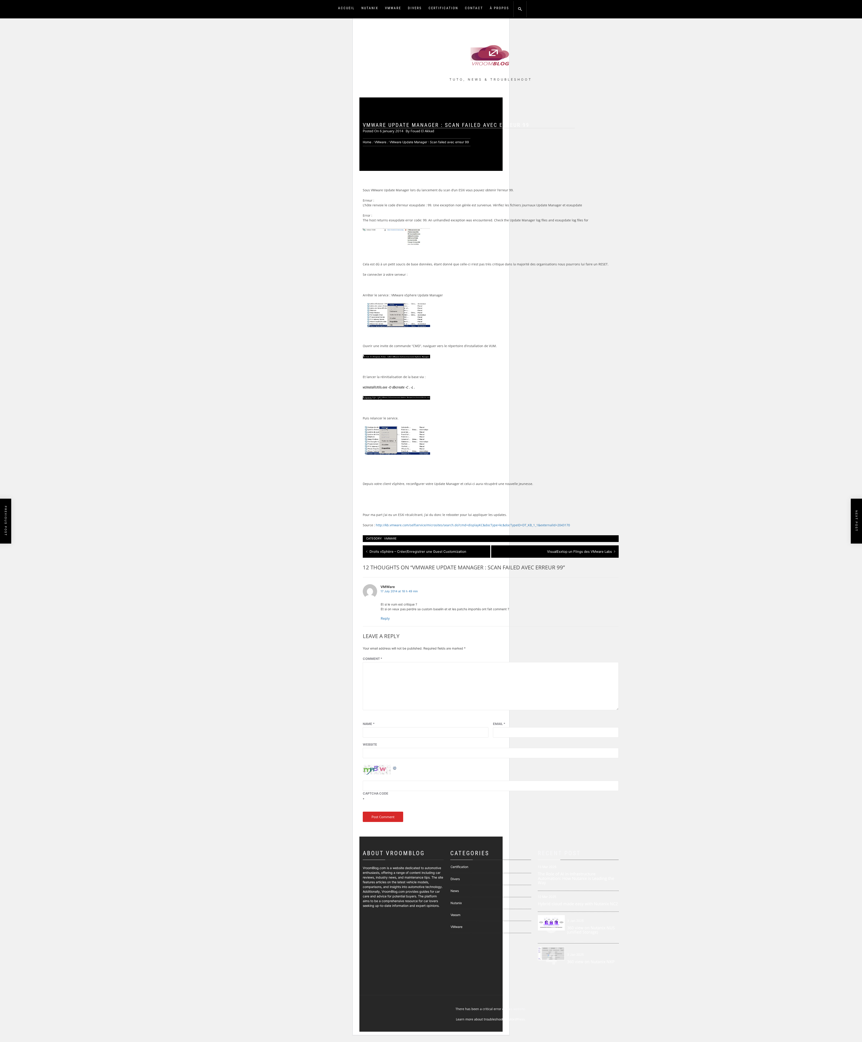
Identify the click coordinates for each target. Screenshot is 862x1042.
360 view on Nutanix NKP (591, 961)
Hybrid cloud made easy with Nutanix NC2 (578, 903)
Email (499, 724)
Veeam (455, 915)
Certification (443, 8)
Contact (474, 8)
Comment (372, 659)
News (455, 891)
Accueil (346, 8)
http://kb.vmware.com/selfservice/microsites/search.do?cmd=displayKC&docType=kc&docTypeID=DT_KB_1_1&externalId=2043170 (473, 525)
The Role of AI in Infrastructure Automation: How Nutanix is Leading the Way (576, 878)
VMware (393, 8)
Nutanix (369, 8)
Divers (415, 8)
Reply (385, 618)
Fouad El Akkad (422, 131)
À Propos (499, 8)
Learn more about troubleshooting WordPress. (491, 1019)
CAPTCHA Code (375, 793)
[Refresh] (394, 767)
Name (369, 724)
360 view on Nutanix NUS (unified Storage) (591, 930)
